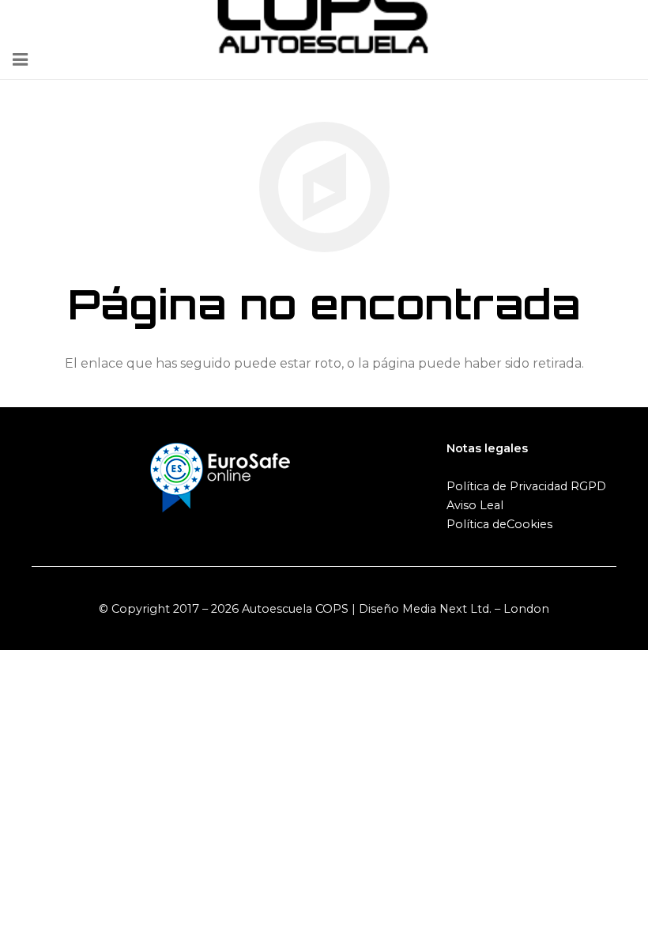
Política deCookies (499, 524)
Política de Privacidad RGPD (526, 486)
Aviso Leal (474, 505)
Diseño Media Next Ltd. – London (454, 609)
